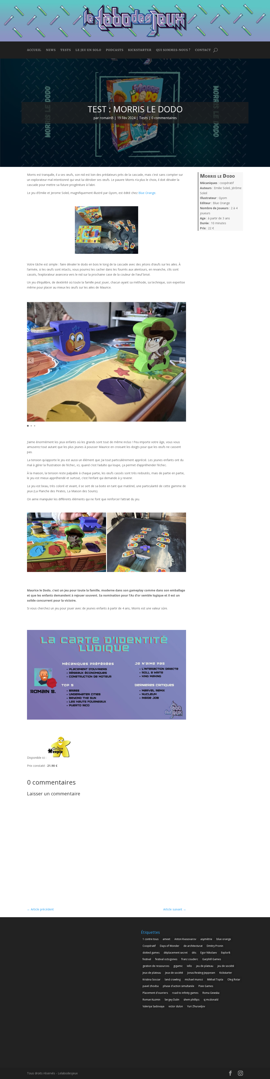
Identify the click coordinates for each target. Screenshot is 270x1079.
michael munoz (194, 979)
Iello (189, 966)
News (51, 50)
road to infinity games (185, 993)
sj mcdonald (211, 999)
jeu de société (225, 966)
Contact (203, 50)
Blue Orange (146, 193)
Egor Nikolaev (208, 952)
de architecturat (193, 946)
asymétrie (206, 939)
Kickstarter (139, 50)
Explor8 (225, 952)
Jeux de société (174, 973)
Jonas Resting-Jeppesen (201, 973)
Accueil (34, 50)
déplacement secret (176, 952)
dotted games (151, 952)
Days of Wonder (169, 946)
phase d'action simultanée (178, 986)
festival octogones (166, 959)
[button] (182, 360)
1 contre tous (150, 939)
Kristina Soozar (152, 979)
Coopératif (149, 946)
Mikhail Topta (215, 979)
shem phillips (191, 999)
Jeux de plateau (152, 973)
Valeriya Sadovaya (153, 1006)
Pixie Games (205, 986)
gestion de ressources (156, 966)
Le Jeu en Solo (88, 50)
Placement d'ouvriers (155, 993)
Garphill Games (211, 959)
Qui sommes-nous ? (173, 50)
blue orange (223, 939)
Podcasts (114, 50)
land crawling (173, 979)
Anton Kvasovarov (185, 939)
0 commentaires (164, 117)
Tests (65, 50)
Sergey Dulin (172, 999)
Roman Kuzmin (151, 999)
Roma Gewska (210, 993)
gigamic (178, 966)
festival (147, 959)
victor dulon (176, 1006)
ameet (166, 939)
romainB (106, 117)
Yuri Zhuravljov (196, 1006)
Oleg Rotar (233, 979)
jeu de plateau (204, 966)
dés (194, 952)
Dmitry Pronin (215, 946)
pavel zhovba (151, 986)
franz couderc (189, 959)
